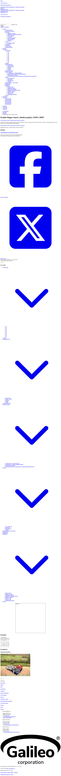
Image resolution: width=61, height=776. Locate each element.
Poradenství (5, 96)
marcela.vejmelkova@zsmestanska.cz (12, 732)
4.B (8, 59)
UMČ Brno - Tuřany (4, 699)
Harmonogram (10, 65)
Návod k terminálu (11, 38)
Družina (6, 77)
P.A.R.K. (2, 697)
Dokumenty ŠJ (10, 39)
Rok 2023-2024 (8, 100)
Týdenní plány (8, 50)
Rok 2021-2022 (8, 102)
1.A (8, 51)
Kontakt (4, 48)
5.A (8, 60)
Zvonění (9, 68)
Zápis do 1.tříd (10, 86)
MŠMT (1, 685)
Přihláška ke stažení (11, 91)
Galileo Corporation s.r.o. (10, 768)
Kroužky (9, 69)
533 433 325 (6, 731)
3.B (8, 56)
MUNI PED (2, 682)
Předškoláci (7, 85)
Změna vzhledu (3, 772)
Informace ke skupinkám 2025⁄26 (14, 90)
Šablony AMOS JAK (4, 693)
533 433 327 (6, 723)
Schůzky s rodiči (11, 66)
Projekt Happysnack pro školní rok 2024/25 (9, 132)
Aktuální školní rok (9, 64)
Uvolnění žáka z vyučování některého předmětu (17, 74)
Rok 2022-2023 (8, 101)
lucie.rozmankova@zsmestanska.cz (12, 724)
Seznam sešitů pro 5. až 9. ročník (11, 82)
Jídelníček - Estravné (11, 33)
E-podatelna (7, 45)
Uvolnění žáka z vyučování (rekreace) (15, 72)
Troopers (2, 705)
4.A (8, 57)
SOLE (1, 707)
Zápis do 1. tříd (10, 92)
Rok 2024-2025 (8, 99)
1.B (8, 52)
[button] (32, 325)
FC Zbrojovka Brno (4, 703)
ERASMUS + (3, 689)
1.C (8, 62)
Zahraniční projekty (9, 47)
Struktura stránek (10, 772)
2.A (8, 53)
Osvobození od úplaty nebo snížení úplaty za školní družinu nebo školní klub (22, 76)
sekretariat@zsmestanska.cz (10, 716)
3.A (8, 55)
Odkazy (6, 95)
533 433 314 (6, 715)
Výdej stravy (10, 36)
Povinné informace (8, 30)
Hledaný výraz (14, 24)
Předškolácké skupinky (12, 89)
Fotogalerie (5, 97)
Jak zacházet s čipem (11, 37)
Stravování (7, 32)
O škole (4, 29)
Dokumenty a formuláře (9, 31)
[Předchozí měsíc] (0, 637)
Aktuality (7, 63)
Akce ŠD (9, 81)
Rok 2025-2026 (8, 98)
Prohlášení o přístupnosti (5, 774)
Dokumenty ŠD (11, 80)
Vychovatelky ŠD (11, 78)
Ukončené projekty (11, 42)
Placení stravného (11, 35)
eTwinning (2, 691)
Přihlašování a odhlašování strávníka (14, 34)
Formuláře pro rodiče (9, 70)
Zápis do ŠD (10, 79)
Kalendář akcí (7, 83)
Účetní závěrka (8, 44)
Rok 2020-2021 (8, 104)
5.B (8, 61)
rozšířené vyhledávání (4, 27)
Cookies (11, 774)
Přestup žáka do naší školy (13, 75)
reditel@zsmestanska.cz (7, 717)
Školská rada (7, 84)
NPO (1, 687)
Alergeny (9, 40)
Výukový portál (8, 46)
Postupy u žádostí (8, 71)
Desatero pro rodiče (11, 87)
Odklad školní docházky (12, 94)
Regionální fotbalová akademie (6, 701)
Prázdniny (9, 67)
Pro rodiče (5, 49)
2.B (8, 54)
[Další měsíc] (6, 637)
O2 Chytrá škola (3, 695)
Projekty (6, 41)
